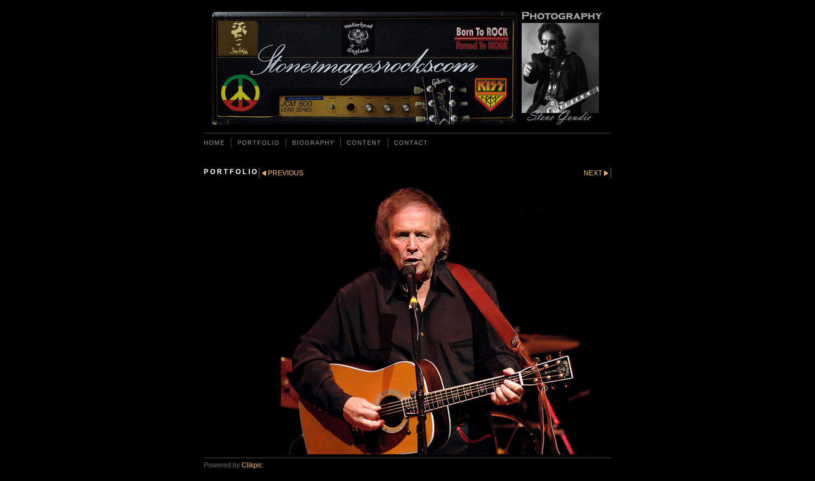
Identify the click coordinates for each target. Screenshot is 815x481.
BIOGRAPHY (313, 142)
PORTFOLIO (258, 142)
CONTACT (411, 142)
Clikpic (252, 465)
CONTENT (364, 142)
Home (214, 142)
